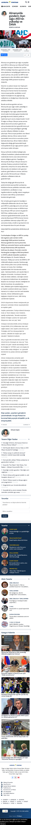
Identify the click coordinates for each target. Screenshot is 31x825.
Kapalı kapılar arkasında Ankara (18, 540)
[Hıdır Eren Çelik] (4, 547)
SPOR (12, 803)
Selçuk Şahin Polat (15, 538)
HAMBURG (13, 799)
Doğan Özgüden (14, 614)
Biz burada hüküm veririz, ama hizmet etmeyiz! (18, 563)
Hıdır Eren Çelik (14, 545)
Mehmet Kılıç (13, 568)
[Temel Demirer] (4, 592)
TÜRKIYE (12, 801)
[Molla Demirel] (4, 555)
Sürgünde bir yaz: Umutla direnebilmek (14, 485)
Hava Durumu (7, 784)
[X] (15, 777)
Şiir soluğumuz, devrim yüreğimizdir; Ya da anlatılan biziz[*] (17, 594)
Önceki (4, 424)
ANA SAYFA (6, 6)
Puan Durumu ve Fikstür (9, 789)
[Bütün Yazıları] (29, 439)
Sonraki (26, 424)
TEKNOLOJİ (6, 803)
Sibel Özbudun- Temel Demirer (18, 598)
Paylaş (5, 55)
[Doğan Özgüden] (4, 616)
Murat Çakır (13, 529)
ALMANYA (23, 6)
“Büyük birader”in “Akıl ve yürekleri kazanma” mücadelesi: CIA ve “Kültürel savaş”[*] (18, 586)
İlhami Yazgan (13, 561)
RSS (5, 811)
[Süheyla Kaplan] (4, 13)
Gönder (5, 516)
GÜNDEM (15, 6)
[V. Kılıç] (4, 608)
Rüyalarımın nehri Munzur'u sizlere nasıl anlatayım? (17, 548)
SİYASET (26, 801)
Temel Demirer (13, 591)
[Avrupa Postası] (9, 2)
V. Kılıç (11, 606)
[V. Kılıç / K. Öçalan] (4, 624)
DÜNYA (19, 801)
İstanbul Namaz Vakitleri (9, 786)
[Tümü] (29, 525)
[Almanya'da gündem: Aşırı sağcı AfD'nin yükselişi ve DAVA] (15, 39)
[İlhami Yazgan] (4, 562)
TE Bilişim (19, 816)
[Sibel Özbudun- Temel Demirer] (4, 600)
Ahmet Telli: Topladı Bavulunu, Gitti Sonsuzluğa (18, 556)
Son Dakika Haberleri (8, 793)
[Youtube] (18, 777)
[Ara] (26, 2)
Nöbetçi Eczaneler (8, 782)
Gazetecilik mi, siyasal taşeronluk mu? (19, 609)
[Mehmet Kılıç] (4, 570)
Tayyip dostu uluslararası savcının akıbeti (19, 617)
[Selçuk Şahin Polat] (4, 539)
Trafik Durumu (7, 788)
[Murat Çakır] (4, 531)
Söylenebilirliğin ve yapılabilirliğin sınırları (19, 532)
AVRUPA (5, 801)
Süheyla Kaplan (14, 27)
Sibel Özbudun (14, 583)
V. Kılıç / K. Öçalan (14, 622)
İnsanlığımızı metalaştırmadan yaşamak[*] (18, 601)
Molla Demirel (13, 553)
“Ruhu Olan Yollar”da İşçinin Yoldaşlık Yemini (17, 571)
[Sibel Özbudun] (4, 584)
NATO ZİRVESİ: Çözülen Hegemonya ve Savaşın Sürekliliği (19, 625)
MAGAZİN (19, 803)
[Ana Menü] (28, 2)
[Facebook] (12, 777)
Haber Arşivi (6, 795)
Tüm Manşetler (7, 791)
